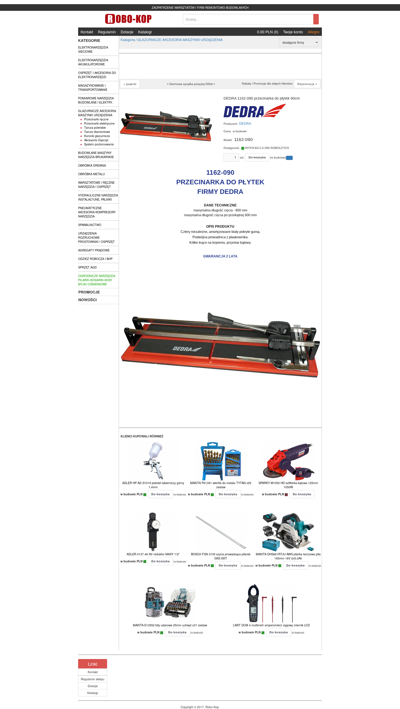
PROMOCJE (89, 292)
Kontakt (87, 31)
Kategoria (128, 39)
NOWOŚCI (87, 299)
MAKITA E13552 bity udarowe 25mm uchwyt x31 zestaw (170, 625)
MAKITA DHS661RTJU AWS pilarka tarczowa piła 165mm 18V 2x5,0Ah (288, 556)
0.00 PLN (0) (267, 31)
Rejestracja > (307, 84)
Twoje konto (293, 31)
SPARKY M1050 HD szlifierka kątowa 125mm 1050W (288, 485)
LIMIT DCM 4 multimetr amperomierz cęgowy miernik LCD (271, 625)
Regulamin (107, 31)
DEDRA (245, 123)
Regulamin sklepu (92, 679)
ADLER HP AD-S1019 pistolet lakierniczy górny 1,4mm (153, 485)
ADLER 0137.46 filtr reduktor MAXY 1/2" (153, 554)
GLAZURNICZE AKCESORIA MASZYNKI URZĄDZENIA (180, 39)
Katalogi (145, 31)
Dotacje (127, 31)
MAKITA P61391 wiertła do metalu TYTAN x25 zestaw (220, 485)
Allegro (313, 31)
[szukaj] (316, 19)
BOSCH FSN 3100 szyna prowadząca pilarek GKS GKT (220, 556)
